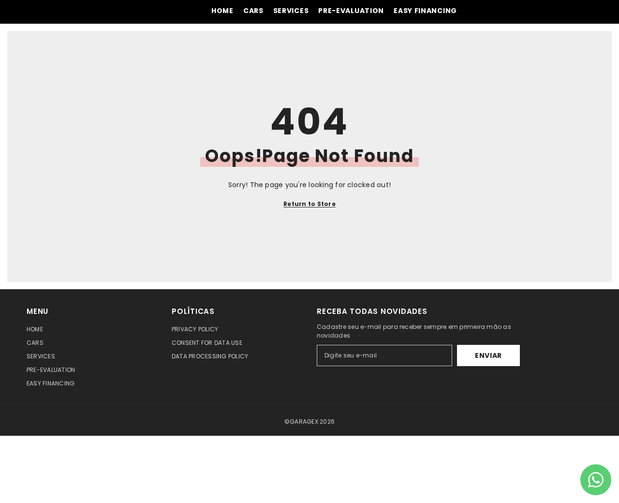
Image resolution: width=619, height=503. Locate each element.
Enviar (488, 355)
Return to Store (309, 204)
